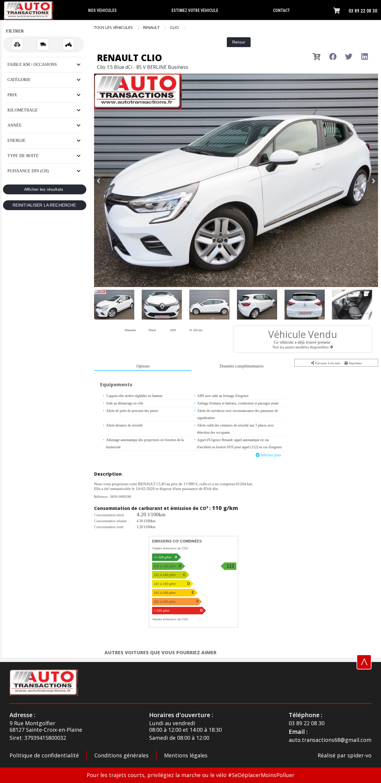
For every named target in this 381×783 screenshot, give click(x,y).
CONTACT (281, 10)
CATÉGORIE (19, 79)
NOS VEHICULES (102, 10)
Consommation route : (109, 527)
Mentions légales (185, 755)
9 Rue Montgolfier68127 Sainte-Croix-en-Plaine (46, 726)
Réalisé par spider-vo (344, 755)
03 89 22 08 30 (363, 11)
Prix (12, 95)
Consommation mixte (109, 515)
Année (14, 125)
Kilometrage (22, 110)
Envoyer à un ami (327, 363)
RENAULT (151, 27)
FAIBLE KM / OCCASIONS (32, 64)
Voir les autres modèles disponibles (301, 347)
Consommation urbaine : (111, 521)
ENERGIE (16, 140)
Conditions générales (121, 755)
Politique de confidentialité (44, 755)
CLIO (174, 27)
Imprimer (355, 363)
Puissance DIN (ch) (28, 171)
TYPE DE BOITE (23, 156)
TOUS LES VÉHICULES (113, 27)
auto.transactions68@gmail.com (330, 740)
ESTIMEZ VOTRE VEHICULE (194, 10)
